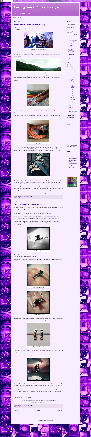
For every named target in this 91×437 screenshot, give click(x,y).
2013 (70, 106)
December (72, 70)
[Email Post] (31, 196)
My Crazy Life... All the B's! (72, 57)
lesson (41, 197)
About (19, 17)
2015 (70, 68)
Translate (72, 27)
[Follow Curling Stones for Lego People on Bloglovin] (72, 112)
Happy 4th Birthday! (72, 54)
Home (14, 17)
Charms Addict (72, 168)
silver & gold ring (33, 406)
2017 (70, 64)
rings (28, 406)
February (72, 99)
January (71, 101)
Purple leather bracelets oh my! (71, 46)
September (72, 75)
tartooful (71, 165)
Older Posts (60, 410)
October (71, 74)
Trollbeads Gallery (73, 163)
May (71, 93)
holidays (32, 197)
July (71, 90)
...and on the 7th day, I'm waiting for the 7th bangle (72, 42)
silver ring (38, 406)
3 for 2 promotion (20, 406)
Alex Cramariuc (20, 197)
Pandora (44, 197)
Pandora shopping (24, 76)
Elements (25, 197)
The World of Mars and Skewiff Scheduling (29, 24)
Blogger (51, 420)
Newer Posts (16, 410)
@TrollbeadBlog (70, 117)
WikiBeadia (71, 170)
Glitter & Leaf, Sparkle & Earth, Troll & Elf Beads (72, 50)
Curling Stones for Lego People (37, 6)
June (71, 91)
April (71, 95)
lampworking (37, 197)
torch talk (47, 197)
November (72, 72)
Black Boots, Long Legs (72, 161)
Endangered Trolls (73, 158)
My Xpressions (72, 156)
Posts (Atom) (22, 413)
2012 (70, 107)
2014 (70, 104)
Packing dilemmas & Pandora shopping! (28, 204)
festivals (29, 197)
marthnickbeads (72, 154)
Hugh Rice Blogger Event (47, 216)
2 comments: (26, 196)
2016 (70, 66)
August (71, 77)
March (71, 97)
